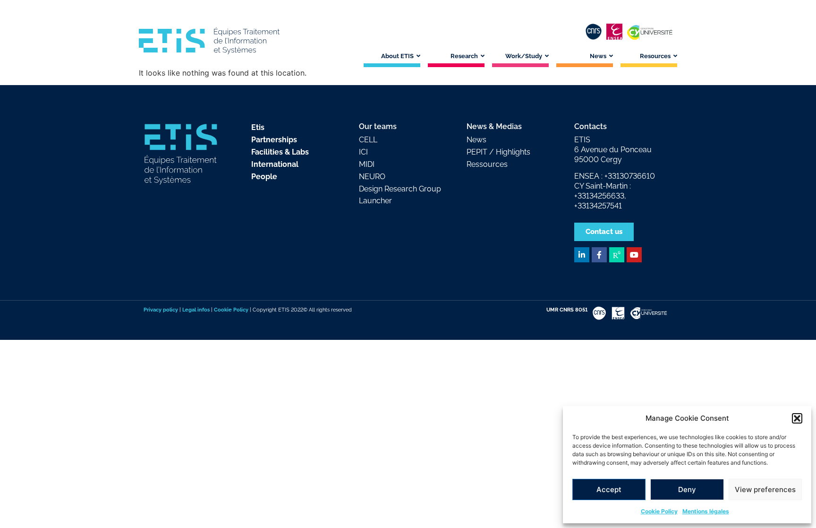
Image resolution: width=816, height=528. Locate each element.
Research (464, 56)
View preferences (765, 489)
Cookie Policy (659, 511)
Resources (655, 56)
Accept (608, 489)
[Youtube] (634, 254)
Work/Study (523, 56)
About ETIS (397, 56)
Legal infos (196, 309)
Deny (687, 489)
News (598, 56)
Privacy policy (161, 309)
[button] (797, 418)
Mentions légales (705, 511)
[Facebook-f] (599, 254)
